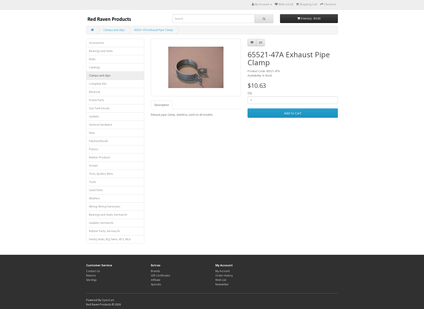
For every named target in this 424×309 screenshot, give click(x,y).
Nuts (92, 133)
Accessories (96, 43)
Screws (93, 165)
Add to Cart (292, 113)
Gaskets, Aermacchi (101, 223)
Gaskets (94, 116)
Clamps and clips (114, 30)
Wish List (220, 280)
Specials (156, 284)
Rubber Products (99, 157)
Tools (92, 182)
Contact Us (93, 271)
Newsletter (222, 284)
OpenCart (108, 300)
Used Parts (96, 190)
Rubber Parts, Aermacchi (104, 231)
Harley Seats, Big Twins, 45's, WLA (110, 239)
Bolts (92, 59)
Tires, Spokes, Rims (101, 174)
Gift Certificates (160, 275)
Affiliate (155, 280)
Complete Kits (97, 84)
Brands (155, 271)
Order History (224, 275)
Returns (91, 275)
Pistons (93, 149)
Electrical (94, 92)
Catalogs (94, 67)
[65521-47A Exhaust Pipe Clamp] (196, 67)
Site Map (91, 280)
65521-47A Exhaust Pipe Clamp (153, 30)
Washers (94, 198)
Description (161, 105)
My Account (222, 271)
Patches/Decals (98, 141)
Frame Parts (96, 100)
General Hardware (100, 125)
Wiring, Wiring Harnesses (104, 206)
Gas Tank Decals (99, 108)
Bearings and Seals (101, 51)
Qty (250, 93)
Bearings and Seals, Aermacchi (108, 215)
